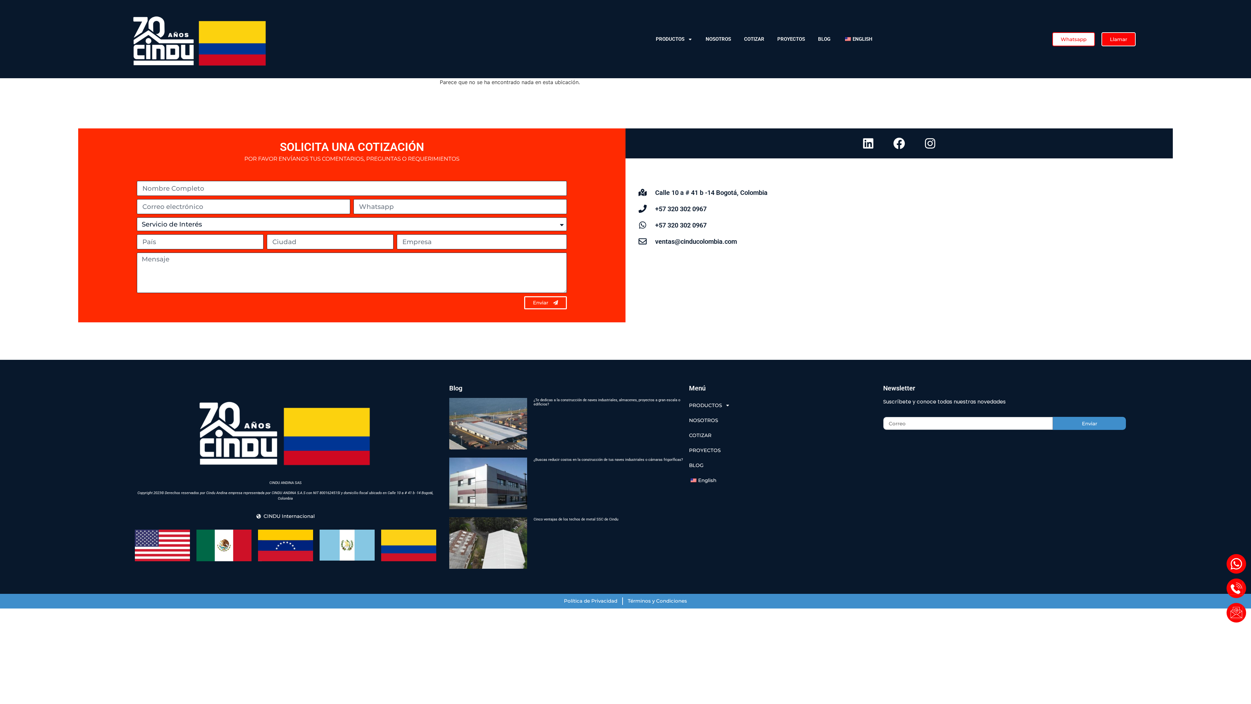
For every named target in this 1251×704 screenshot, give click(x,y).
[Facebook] (899, 143)
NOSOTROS (718, 39)
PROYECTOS (791, 39)
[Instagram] (930, 143)
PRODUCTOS (670, 39)
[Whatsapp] (1236, 564)
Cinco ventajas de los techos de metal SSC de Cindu (576, 519)
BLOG (824, 39)
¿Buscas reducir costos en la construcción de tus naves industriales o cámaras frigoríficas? (608, 460)
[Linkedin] (868, 143)
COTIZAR (754, 39)
